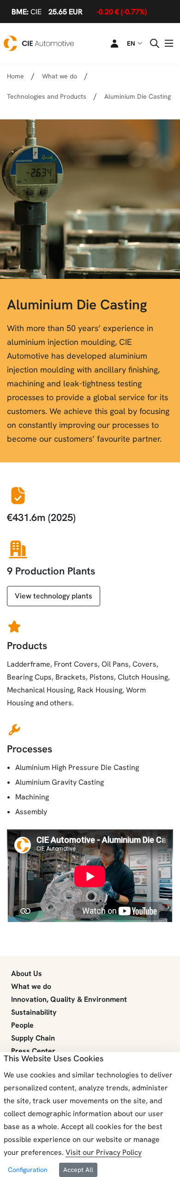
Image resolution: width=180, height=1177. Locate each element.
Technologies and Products (46, 96)
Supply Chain (33, 1038)
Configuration (28, 1169)
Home (15, 76)
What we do (31, 986)
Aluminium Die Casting (137, 96)
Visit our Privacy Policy (104, 1152)
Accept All (78, 1169)
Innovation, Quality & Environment (69, 999)
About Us (26, 973)
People (22, 1025)
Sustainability (34, 1012)
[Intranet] (109, 43)
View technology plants (53, 596)
